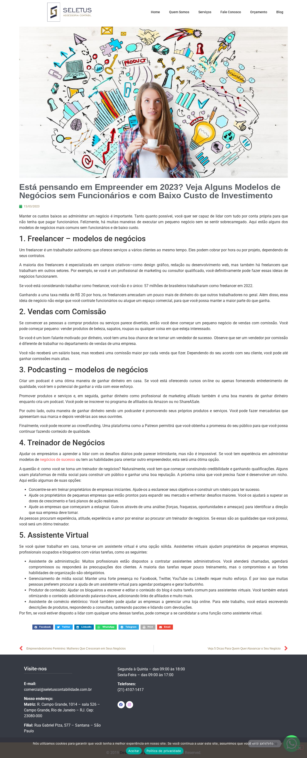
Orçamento (258, 12)
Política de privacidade (164, 751)
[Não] (299, 747)
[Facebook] (121, 704)
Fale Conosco (230, 12)
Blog (279, 12)
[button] (42, 627)
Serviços (204, 12)
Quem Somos (179, 12)
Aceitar (133, 751)
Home (155, 12)
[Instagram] (129, 704)
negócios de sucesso (57, 459)
